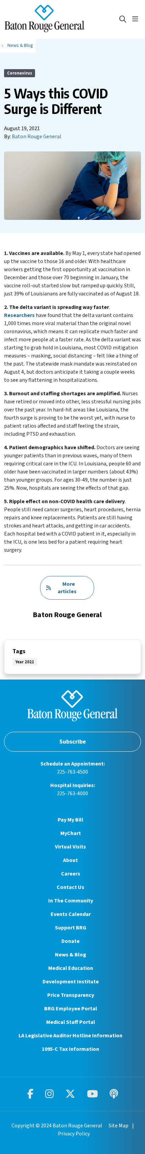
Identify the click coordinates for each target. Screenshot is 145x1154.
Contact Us (70, 887)
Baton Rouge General (36, 136)
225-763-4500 (72, 772)
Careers (70, 873)
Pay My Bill (70, 820)
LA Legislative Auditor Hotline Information (70, 1035)
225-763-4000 (72, 793)
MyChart (70, 833)
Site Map (118, 1125)
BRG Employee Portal (70, 1008)
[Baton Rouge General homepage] (61, 19)
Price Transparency (70, 995)
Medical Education (70, 968)
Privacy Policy (74, 1133)
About (70, 860)
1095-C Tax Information (70, 1049)
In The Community (70, 900)
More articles (67, 587)
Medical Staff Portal (70, 1022)
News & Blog (70, 954)
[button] (136, 19)
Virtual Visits (70, 846)
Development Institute (70, 981)
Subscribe (72, 742)
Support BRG (70, 927)
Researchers (19, 315)
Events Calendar (71, 914)
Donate (70, 941)
